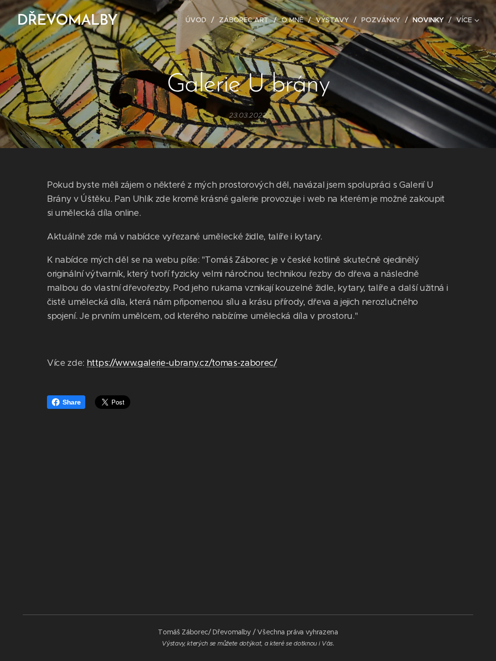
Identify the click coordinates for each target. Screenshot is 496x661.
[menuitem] (198, 20)
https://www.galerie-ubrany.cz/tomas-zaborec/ (182, 363)
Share (71, 402)
